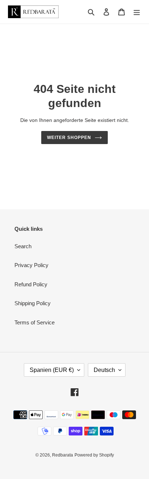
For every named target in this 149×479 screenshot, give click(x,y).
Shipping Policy (32, 303)
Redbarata (62, 455)
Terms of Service (34, 322)
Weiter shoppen (69, 137)
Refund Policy (30, 284)
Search (22, 246)
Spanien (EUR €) (52, 370)
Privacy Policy (31, 265)
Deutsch (104, 370)
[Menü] (136, 12)
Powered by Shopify (94, 455)
